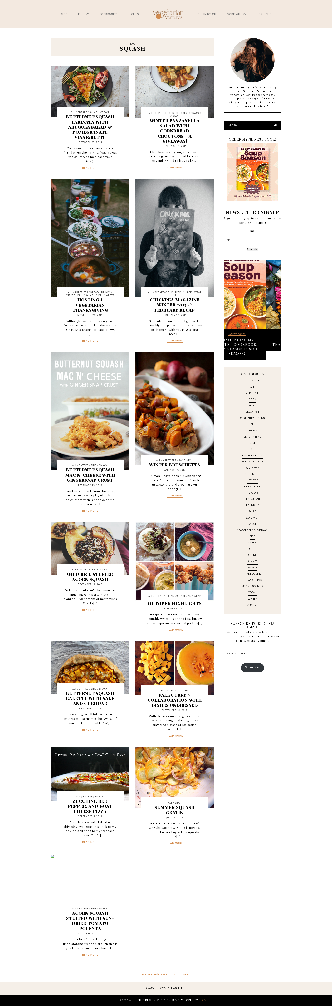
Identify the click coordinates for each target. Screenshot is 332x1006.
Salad (94, 112)
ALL (73, 112)
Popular (252, 493)
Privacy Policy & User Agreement (166, 974)
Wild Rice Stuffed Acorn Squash (90, 576)
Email (252, 231)
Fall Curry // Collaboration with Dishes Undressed (175, 700)
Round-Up (252, 505)
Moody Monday (252, 487)
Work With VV (236, 14)
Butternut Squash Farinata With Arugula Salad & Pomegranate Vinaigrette (90, 127)
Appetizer (161, 113)
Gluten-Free (253, 474)
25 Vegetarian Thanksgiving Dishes (252, 342)
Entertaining (252, 437)
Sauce (252, 524)
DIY (253, 424)
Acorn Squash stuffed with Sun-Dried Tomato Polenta (90, 920)
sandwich (186, 460)
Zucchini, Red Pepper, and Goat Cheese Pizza (90, 806)
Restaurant (252, 499)
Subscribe (252, 249)
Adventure (252, 381)
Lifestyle (252, 480)
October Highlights (175, 603)
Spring (252, 555)
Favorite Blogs (252, 456)
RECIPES (133, 14)
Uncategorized (252, 586)
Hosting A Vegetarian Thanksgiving (90, 305)
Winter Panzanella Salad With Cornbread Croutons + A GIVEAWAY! (175, 131)
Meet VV (83, 14)
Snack (195, 113)
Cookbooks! (108, 14)
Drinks (106, 293)
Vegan (104, 112)
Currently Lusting (252, 418)
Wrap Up (252, 605)
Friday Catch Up (252, 462)
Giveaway (252, 468)
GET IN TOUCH (207, 14)
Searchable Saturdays (252, 530)
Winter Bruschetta (174, 465)
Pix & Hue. (206, 1000)
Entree (82, 112)
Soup (252, 549)
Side (185, 113)
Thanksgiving (252, 574)
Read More (90, 168)
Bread (94, 293)
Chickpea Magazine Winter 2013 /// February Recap (175, 305)
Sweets (109, 295)
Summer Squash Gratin (174, 809)
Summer (252, 562)
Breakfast (162, 293)
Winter (252, 599)
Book (252, 399)
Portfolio (264, 14)
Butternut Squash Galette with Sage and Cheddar (90, 698)
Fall (80, 295)
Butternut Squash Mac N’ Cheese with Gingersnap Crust (90, 475)
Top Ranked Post (252, 580)
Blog (63, 14)
